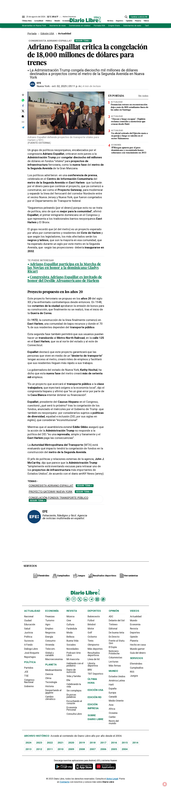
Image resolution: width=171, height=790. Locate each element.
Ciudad (28, 620)
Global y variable (49, 654)
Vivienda (49, 644)
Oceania (113, 713)
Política (49, 21)
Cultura (70, 624)
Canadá (113, 696)
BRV (90, 669)
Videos (146, 21)
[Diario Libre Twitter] (79, 599)
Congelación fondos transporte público (58, 497)
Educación (29, 624)
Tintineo (113, 624)
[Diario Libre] (85, 19)
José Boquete (31, 653)
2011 (50, 749)
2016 (114, 742)
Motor (91, 628)
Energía (49, 636)
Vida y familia (74, 676)
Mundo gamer (137, 649)
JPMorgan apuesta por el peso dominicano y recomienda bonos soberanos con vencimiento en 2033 (128, 150)
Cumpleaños (136, 667)
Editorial (113, 628)
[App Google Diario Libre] (64, 766)
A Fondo (28, 644)
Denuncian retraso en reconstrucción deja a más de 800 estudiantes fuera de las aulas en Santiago (129, 107)
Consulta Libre (74, 714)
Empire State (114, 26)
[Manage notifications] (165, 784)
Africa (112, 709)
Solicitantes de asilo (132, 26)
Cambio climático (50, 697)
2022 (50, 742)
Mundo (57, 21)
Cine (69, 620)
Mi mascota (73, 659)
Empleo (49, 628)
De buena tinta (116, 632)
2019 (82, 742)
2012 (39, 749)
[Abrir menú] (23, 16)
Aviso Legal (112, 778)
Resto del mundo (114, 722)
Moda (70, 632)
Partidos (28, 667)
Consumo (50, 640)
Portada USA (99, 26)
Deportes (119, 21)
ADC (111, 616)
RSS (132, 671)
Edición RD (95, 697)
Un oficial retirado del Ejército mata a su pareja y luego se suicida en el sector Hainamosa (129, 136)
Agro (47, 624)
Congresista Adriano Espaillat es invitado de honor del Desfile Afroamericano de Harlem (65, 279)
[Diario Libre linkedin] (85, 599)
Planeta (138, 21)
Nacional (28, 616)
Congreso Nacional (29, 681)
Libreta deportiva (93, 664)
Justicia (28, 632)
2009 (71, 749)
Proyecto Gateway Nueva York (50, 491)
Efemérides (136, 663)
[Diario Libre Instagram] (73, 599)
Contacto (64, 782)
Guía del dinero (138, 653)
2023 (39, 742)
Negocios (50, 632)
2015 (125, 742)
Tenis (91, 640)
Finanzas (50, 616)
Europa (112, 692)
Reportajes (30, 657)
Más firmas (115, 665)
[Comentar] (23, 116)
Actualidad (38, 21)
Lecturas (113, 661)
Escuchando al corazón (74, 702)
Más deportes (95, 649)
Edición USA (47, 33)
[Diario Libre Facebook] (67, 599)
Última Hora (27, 21)
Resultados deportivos (94, 654)
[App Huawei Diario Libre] (105, 766)
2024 (28, 742)
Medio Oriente (116, 700)
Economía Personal (72, 708)
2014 (135, 742)
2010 (60, 749)
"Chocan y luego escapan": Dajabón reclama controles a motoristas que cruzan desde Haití (128, 121)
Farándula (72, 628)
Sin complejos (74, 690)
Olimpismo (93, 644)
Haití (111, 684)
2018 (93, 742)
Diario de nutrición (71, 671)
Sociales (71, 644)
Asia (111, 705)
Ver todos (143, 95)
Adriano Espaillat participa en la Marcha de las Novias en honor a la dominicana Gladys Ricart (64, 268)
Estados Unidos (117, 676)
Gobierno (29, 686)
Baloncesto (94, 616)
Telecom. (50, 649)
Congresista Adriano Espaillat (51, 485)
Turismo (49, 620)
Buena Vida (72, 640)
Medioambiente (53, 670)
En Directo (114, 636)
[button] (126, 17)
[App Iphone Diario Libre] (84, 766)
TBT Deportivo (95, 673)
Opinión (129, 21)
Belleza (70, 636)
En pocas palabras (71, 695)
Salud (27, 628)
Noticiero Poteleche (114, 652)
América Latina (117, 680)
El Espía (113, 647)
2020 (71, 742)
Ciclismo (92, 636)
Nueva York (43, 86)
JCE (26, 671)
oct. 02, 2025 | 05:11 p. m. (66, 86)
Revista (110, 21)
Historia (49, 686)
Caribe (112, 717)
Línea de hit (94, 659)
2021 (60, 742)
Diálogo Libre (31, 649)
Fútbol (91, 620)
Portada (31, 33)
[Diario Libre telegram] (91, 599)
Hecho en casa (138, 644)
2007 (93, 749)
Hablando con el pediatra (75, 664)
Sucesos (29, 640)
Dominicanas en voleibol (79, 26)
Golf (90, 632)
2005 (114, 749)
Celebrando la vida (74, 685)
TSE (26, 675)
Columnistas (115, 657)
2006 (103, 749)
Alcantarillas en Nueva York (34, 26)
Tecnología (51, 682)
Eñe (68, 680)
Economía (67, 21)
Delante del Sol (117, 620)
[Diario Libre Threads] (97, 599)
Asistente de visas (57, 26)
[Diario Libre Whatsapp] (103, 599)
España (112, 688)
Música (70, 616)
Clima (48, 678)
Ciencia (49, 674)
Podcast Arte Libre (74, 654)
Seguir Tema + (83, 40)
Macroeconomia (54, 659)
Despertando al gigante (53, 691)
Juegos (134, 675)
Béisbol (92, 624)
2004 (125, 749)
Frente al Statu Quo (117, 641)
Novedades (73, 649)
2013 (28, 749)
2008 (82, 749)
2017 (103, 742)
